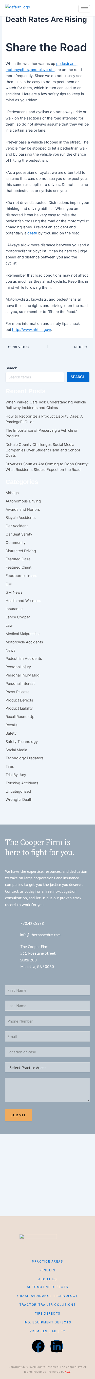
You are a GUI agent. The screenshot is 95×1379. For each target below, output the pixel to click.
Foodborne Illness (21, 575)
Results (48, 1270)
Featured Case (18, 559)
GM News (14, 592)
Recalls (11, 725)
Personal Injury (18, 667)
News (10, 650)
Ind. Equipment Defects (47, 1322)
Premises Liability (48, 1331)
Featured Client (18, 567)
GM (9, 584)
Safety (11, 733)
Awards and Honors (23, 509)
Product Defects (19, 700)
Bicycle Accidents (21, 517)
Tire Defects (48, 1313)
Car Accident (17, 526)
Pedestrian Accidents (24, 658)
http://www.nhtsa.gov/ (31, 329)
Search (11, 368)
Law (9, 625)
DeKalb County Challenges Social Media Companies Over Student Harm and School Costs (43, 450)
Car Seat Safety (19, 534)
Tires (10, 766)
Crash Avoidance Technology (47, 1296)
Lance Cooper (18, 617)
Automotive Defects (47, 1287)
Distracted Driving (21, 551)
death (32, 233)
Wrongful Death (19, 799)
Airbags (12, 493)
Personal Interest (20, 683)
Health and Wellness (23, 600)
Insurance (14, 609)
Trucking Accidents (22, 783)
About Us (47, 1279)
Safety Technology (22, 741)
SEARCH (78, 377)
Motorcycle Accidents (24, 642)
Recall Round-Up (20, 716)
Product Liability (19, 708)
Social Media (16, 750)
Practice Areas (47, 1261)
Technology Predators (25, 758)
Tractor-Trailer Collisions (47, 1305)
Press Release (17, 692)
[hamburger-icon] (84, 8)
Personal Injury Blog (23, 675)
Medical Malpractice (23, 634)
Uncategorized (18, 791)
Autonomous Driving (23, 501)
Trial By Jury (16, 774)
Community (16, 542)
